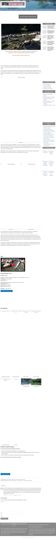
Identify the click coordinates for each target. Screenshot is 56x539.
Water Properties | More (7, 290)
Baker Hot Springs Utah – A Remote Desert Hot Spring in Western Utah (51, 27)
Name (2, 512)
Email (2, 514)
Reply (20, 495)
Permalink (15, 495)
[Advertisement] (21, 60)
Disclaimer (41, 524)
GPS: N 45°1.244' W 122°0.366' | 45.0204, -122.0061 (11, 457)
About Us (30, 524)
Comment (2, 501)
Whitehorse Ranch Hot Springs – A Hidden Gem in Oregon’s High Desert (18, 480)
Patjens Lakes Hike (36, 386)
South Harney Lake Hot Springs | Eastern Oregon (16, 479)
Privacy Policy (36, 524)
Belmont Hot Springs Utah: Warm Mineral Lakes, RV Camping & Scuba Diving (50, 48)
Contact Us (46, 524)
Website (2, 516)
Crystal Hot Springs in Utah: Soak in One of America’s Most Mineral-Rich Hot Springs (51, 43)
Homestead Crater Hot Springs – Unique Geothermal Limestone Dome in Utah (50, 37)
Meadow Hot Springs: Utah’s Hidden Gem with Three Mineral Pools (51, 31)
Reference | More (6, 474)
